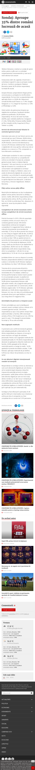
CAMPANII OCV (7, 732)
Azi (4, 677)
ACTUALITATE (6, 699)
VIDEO (4, 752)
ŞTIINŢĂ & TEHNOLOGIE (17, 6)
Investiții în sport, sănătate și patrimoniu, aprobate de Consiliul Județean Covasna (15, 594)
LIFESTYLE (5, 744)
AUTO (4, 736)
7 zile (7, 677)
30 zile (12, 677)
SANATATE (5, 720)
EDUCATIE (5, 728)
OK (33, 761)
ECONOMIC (5, 707)
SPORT (4, 716)
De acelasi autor (9, 518)
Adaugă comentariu (8, 610)
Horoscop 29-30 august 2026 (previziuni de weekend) (16, 567)
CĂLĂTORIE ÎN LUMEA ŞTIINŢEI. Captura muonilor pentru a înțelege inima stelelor (15, 509)
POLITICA (5, 703)
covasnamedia (10, 2)
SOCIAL (4, 724)
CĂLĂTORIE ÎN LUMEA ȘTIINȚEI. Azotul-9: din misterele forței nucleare (17, 447)
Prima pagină (5, 6)
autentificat (12, 614)
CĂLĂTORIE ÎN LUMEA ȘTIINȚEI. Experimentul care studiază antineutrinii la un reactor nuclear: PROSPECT (17, 482)
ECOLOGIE (5, 740)
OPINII (4, 748)
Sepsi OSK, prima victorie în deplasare (14, 541)
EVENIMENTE (6, 712)
